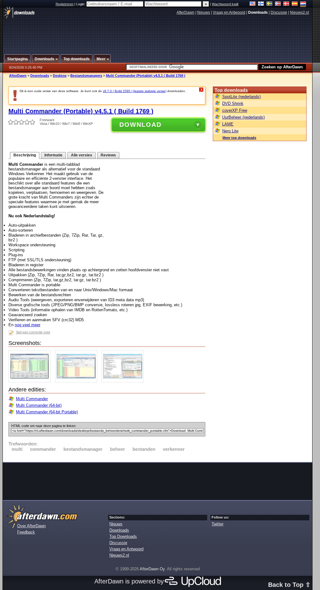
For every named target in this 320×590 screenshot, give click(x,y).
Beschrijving (24, 155)
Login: (81, 4)
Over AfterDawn (31, 526)
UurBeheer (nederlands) (243, 117)
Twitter (217, 524)
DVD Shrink (232, 103)
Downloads (39, 75)
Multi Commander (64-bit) (39, 405)
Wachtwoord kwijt (225, 4)
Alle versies (81, 155)
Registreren (64, 4)
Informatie (53, 155)
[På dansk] (286, 4)
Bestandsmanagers (86, 75)
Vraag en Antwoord (229, 12)
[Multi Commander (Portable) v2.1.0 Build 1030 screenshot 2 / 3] (77, 381)
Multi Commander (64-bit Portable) (47, 412)
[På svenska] (269, 4)
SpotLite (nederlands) (241, 96)
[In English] (253, 4)
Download (140, 124)
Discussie (279, 12)
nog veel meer (27, 324)
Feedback (26, 532)
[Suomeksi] (261, 4)
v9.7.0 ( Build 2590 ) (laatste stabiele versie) (134, 91)
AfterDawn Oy (152, 569)
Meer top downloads (239, 138)
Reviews (108, 155)
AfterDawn (185, 12)
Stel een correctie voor (33, 332)
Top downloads (231, 89)
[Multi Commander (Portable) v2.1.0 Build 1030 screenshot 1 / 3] (31, 381)
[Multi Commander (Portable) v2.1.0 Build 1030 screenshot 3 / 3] (124, 381)
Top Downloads (123, 536)
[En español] (295, 4)
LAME (227, 124)
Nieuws (203, 12)
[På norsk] (278, 4)
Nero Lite (230, 131)
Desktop (60, 75)
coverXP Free (234, 110)
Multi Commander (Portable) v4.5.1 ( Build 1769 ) (145, 75)
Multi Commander (32, 398)
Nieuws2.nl (299, 12)
